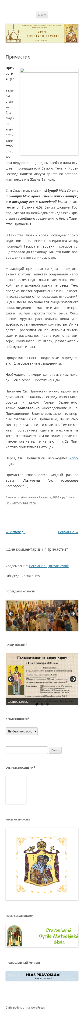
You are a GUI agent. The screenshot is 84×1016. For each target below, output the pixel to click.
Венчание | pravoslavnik (49, 566)
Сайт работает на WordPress (25, 1007)
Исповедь (15, 532)
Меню (42, 14)
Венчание (68, 532)
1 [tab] (34, 630)
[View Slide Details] (42, 615)
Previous (11, 679)
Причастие (13, 503)
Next (73, 679)
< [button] (11, 614)
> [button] (72, 614)
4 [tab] (50, 630)
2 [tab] (39, 630)
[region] (42, 615)
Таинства (29, 503)
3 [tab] (44, 630)
